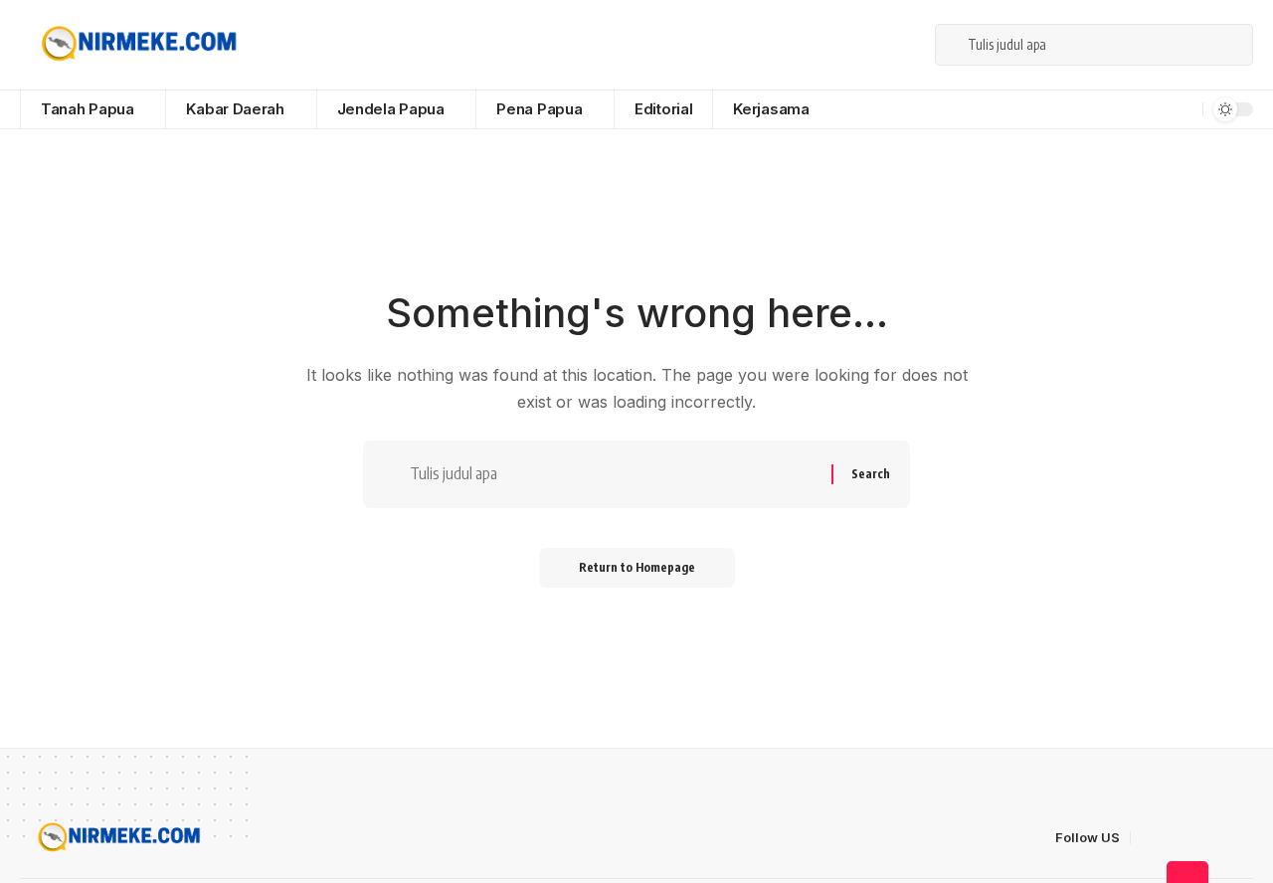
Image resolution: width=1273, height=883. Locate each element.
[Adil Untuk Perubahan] (136, 45)
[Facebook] (816, 44)
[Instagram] (904, 44)
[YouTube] (860, 44)
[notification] (1184, 109)
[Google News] (882, 44)
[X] (838, 44)
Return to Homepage (637, 567)
